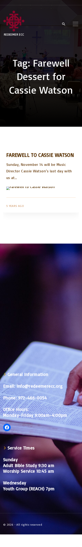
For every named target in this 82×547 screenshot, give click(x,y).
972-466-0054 (32, 397)
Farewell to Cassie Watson (40, 155)
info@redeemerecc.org (40, 386)
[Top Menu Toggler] (75, 23)
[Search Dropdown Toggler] (63, 24)
